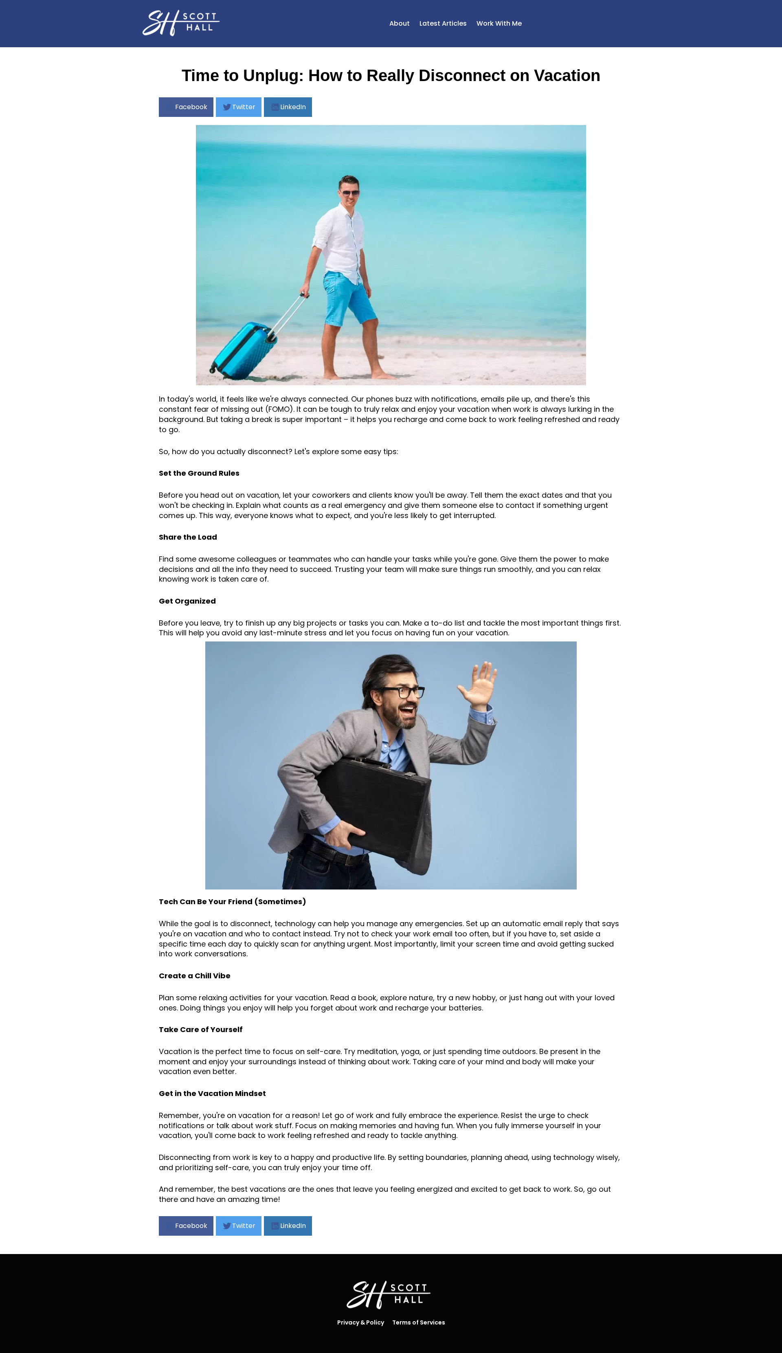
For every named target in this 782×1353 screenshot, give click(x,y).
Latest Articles (443, 23)
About (399, 23)
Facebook (191, 107)
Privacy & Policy (360, 1322)
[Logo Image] (183, 23)
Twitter (243, 107)
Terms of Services (418, 1322)
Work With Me (499, 23)
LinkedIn (293, 107)
